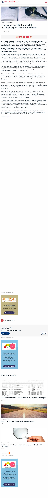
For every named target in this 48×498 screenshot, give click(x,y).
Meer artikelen (4, 453)
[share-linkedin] (20, 37)
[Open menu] (46, 2)
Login (43, 333)
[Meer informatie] (9, 305)
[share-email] (31, 37)
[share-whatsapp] (27, 37)
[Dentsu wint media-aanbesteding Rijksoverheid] (24, 414)
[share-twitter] (17, 37)
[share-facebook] (24, 37)
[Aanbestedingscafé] (12, 2)
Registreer (4, 333)
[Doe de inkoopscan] (9, 354)
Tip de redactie (8, 320)
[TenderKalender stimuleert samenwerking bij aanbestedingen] (24, 391)
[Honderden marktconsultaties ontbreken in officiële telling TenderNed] (24, 439)
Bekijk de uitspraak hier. (6, 117)
